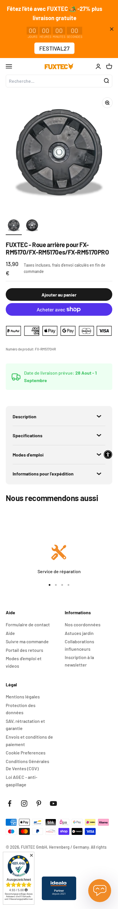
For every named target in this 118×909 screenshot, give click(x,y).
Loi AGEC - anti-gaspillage (21, 780)
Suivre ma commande (27, 641)
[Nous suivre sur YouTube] (53, 803)
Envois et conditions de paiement (29, 740)
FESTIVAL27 (54, 48)
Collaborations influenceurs (79, 645)
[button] (108, 454)
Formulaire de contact (28, 624)
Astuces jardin (79, 633)
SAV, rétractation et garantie (25, 724)
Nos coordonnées (83, 624)
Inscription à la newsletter (79, 660)
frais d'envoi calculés (71, 265)
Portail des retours (24, 650)
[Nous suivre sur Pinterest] (39, 803)
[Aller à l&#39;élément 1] (14, 226)
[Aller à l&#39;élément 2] (32, 226)
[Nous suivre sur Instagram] (24, 803)
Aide (10, 633)
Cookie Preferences (26, 752)
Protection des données (21, 708)
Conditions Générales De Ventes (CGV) (27, 764)
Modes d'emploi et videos (24, 662)
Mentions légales (23, 696)
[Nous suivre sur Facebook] (9, 803)
